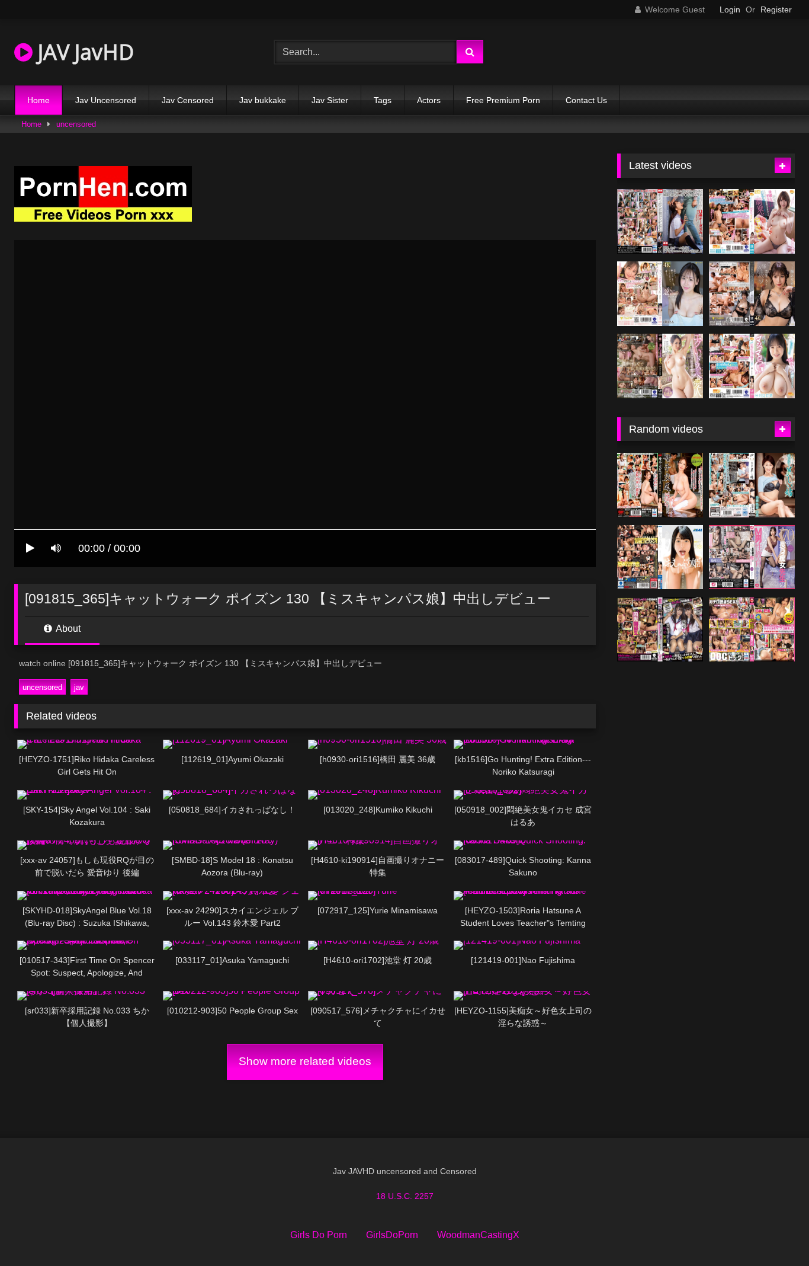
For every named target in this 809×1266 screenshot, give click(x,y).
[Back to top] (772, 1230)
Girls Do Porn (318, 1235)
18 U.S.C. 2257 (405, 1196)
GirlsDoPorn (392, 1235)
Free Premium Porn (503, 100)
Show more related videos (305, 1061)
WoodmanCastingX (478, 1235)
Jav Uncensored (105, 100)
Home (38, 100)
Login (730, 9)
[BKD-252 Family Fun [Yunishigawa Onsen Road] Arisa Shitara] (660, 485)
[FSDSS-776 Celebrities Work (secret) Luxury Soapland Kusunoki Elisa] (752, 293)
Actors (429, 100)
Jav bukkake (262, 100)
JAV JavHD (83, 51)
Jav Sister (330, 100)
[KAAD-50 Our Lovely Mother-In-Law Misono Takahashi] (752, 485)
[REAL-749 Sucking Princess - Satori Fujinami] (660, 557)
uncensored (76, 124)
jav (79, 687)
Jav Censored (188, 100)
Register (776, 9)
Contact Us (586, 100)
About (67, 629)
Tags (382, 100)
